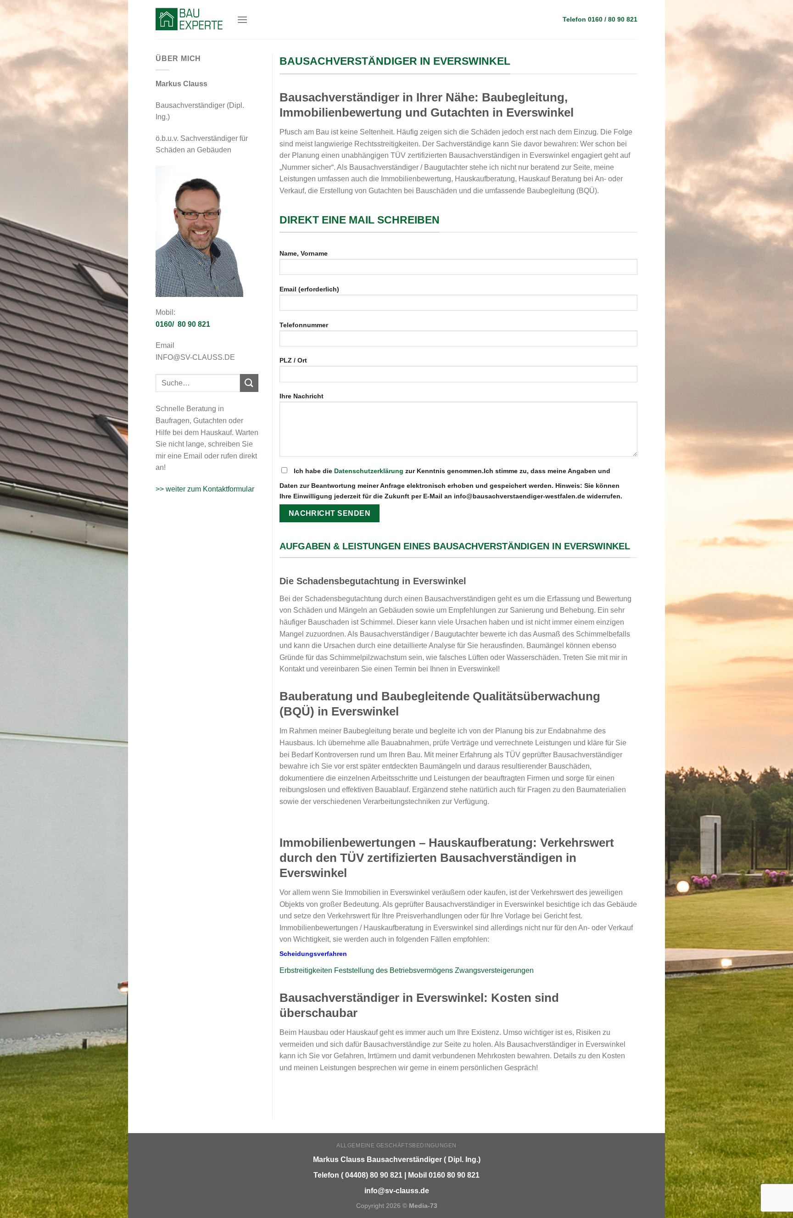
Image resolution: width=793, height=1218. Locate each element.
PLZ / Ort (293, 360)
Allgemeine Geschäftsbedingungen (396, 1145)
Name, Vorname (303, 253)
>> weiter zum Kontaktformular (205, 489)
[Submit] (249, 383)
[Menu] (242, 19)
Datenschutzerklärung (368, 471)
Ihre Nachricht (301, 396)
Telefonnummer (303, 325)
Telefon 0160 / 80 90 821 (600, 19)
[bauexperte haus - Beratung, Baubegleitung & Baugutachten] (189, 19)
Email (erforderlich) (309, 289)
